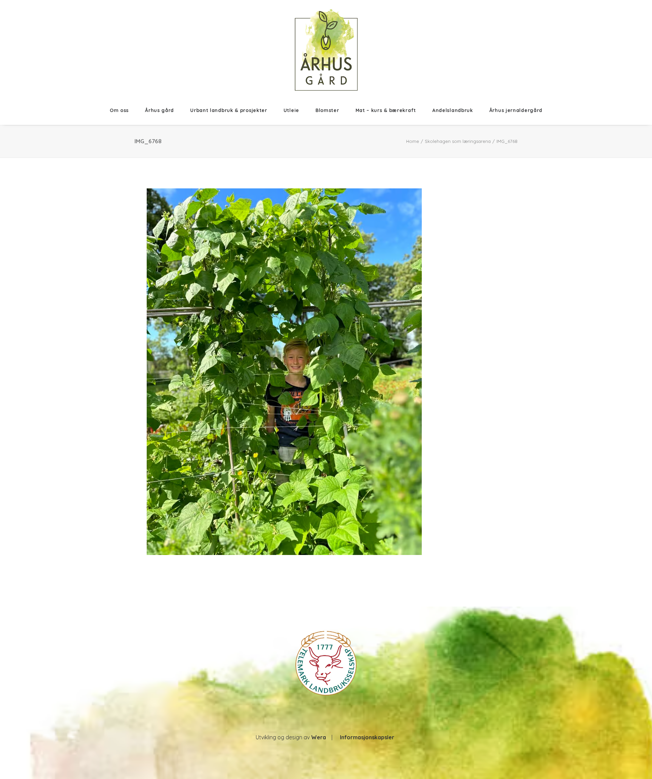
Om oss (119, 110)
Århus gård (159, 110)
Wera (318, 737)
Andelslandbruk (452, 110)
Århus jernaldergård (515, 110)
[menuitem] (123, 110)
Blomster (327, 110)
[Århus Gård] (326, 50)
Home (412, 141)
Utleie (291, 110)
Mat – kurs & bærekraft (386, 110)
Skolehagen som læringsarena (458, 141)
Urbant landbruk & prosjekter (228, 110)
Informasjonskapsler (367, 737)
